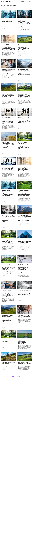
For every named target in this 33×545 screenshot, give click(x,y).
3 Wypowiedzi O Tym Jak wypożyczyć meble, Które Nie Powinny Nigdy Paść (24, 363)
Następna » (18, 376)
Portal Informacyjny (6, 1)
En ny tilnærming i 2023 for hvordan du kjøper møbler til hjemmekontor (24, 316)
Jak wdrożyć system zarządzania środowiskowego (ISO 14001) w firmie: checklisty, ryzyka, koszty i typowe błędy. (24, 47)
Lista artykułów (24, 1)
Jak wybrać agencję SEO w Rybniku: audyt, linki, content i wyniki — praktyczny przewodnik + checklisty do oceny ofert (8, 242)
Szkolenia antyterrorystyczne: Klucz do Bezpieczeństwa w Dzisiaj (8, 21)
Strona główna (30, 1)
